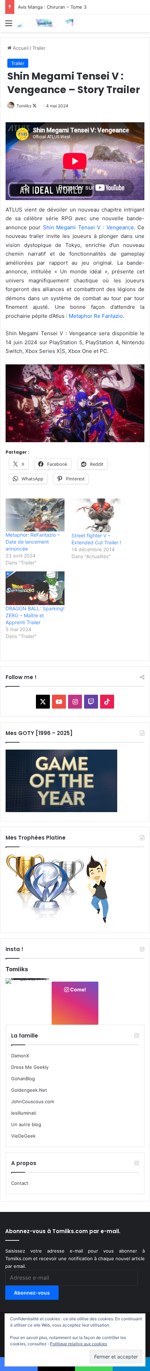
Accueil (20, 48)
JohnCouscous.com (32, 1101)
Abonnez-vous (32, 1293)
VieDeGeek (23, 1136)
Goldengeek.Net (29, 1090)
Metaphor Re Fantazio (96, 316)
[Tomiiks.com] (45, 23)
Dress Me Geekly (29, 1067)
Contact (19, 1183)
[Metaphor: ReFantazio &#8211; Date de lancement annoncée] (35, 514)
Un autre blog (26, 1124)
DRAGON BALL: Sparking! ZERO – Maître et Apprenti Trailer (35, 615)
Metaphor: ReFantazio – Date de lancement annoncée (33, 542)
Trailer (39, 48)
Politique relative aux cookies (78, 1343)
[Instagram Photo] (28, 1000)
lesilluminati (23, 1113)
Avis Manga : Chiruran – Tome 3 (52, 7)
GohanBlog (23, 1078)
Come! (77, 989)
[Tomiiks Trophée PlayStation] (61, 922)
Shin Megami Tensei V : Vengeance (88, 227)
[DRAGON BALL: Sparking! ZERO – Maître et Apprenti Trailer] (35, 588)
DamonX (20, 1055)
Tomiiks (23, 105)
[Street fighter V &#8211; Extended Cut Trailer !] (101, 515)
